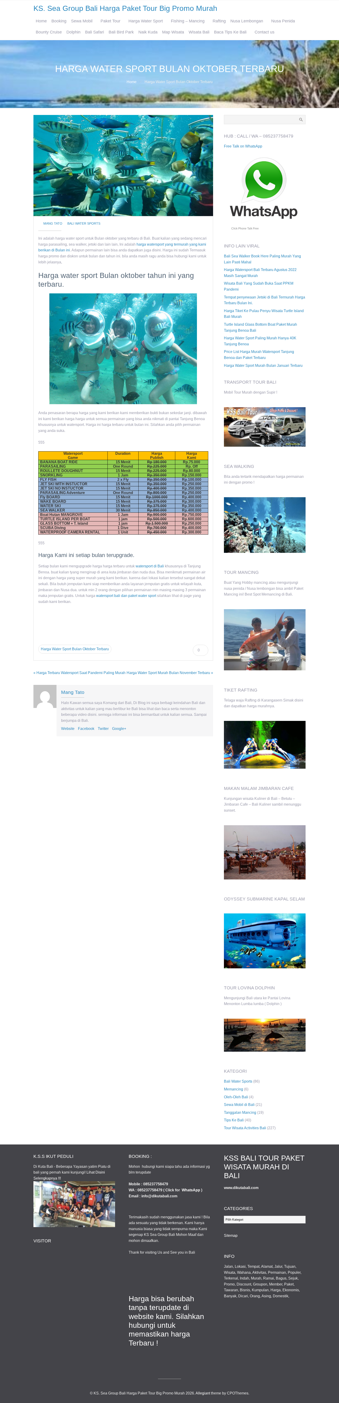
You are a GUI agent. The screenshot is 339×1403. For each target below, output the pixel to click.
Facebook (86, 729)
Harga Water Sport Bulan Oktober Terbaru (75, 649)
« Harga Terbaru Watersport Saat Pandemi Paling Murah (79, 673)
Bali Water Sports (83, 223)
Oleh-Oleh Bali (236, 1097)
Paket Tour (110, 21)
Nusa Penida (283, 21)
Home (41, 21)
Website (67, 729)
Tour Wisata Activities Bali (245, 1128)
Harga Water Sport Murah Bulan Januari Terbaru (263, 365)
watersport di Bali (150, 566)
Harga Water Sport (145, 21)
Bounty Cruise (49, 32)
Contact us (264, 32)
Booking (58, 21)
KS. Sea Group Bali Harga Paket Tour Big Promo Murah (125, 8)
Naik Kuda (148, 32)
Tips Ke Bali (234, 1120)
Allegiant (203, 1393)
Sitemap (231, 1235)
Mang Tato (52, 223)
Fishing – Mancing (188, 21)
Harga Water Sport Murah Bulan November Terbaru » (170, 673)
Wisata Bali (199, 32)
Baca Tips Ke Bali (230, 32)
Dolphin (73, 32)
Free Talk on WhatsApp (243, 146)
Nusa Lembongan (246, 21)
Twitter (103, 729)
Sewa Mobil (81, 21)
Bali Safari (94, 32)
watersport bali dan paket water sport (126, 596)
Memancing (233, 1089)
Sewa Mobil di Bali (239, 1105)
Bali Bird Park (121, 32)
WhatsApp (191, 1190)
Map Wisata (173, 32)
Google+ (119, 729)
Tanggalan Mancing (240, 1112)
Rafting (219, 21)
